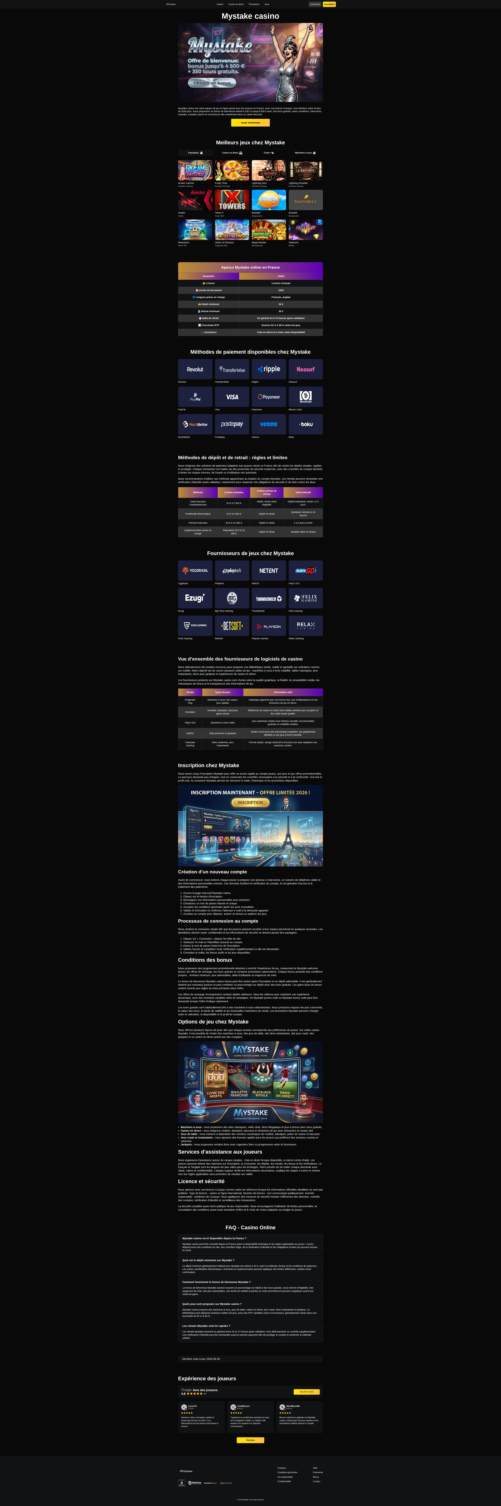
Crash (267, 153)
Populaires (193, 153)
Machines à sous (303, 153)
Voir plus (250, 1440)
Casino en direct (230, 153)
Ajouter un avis (307, 1392)
